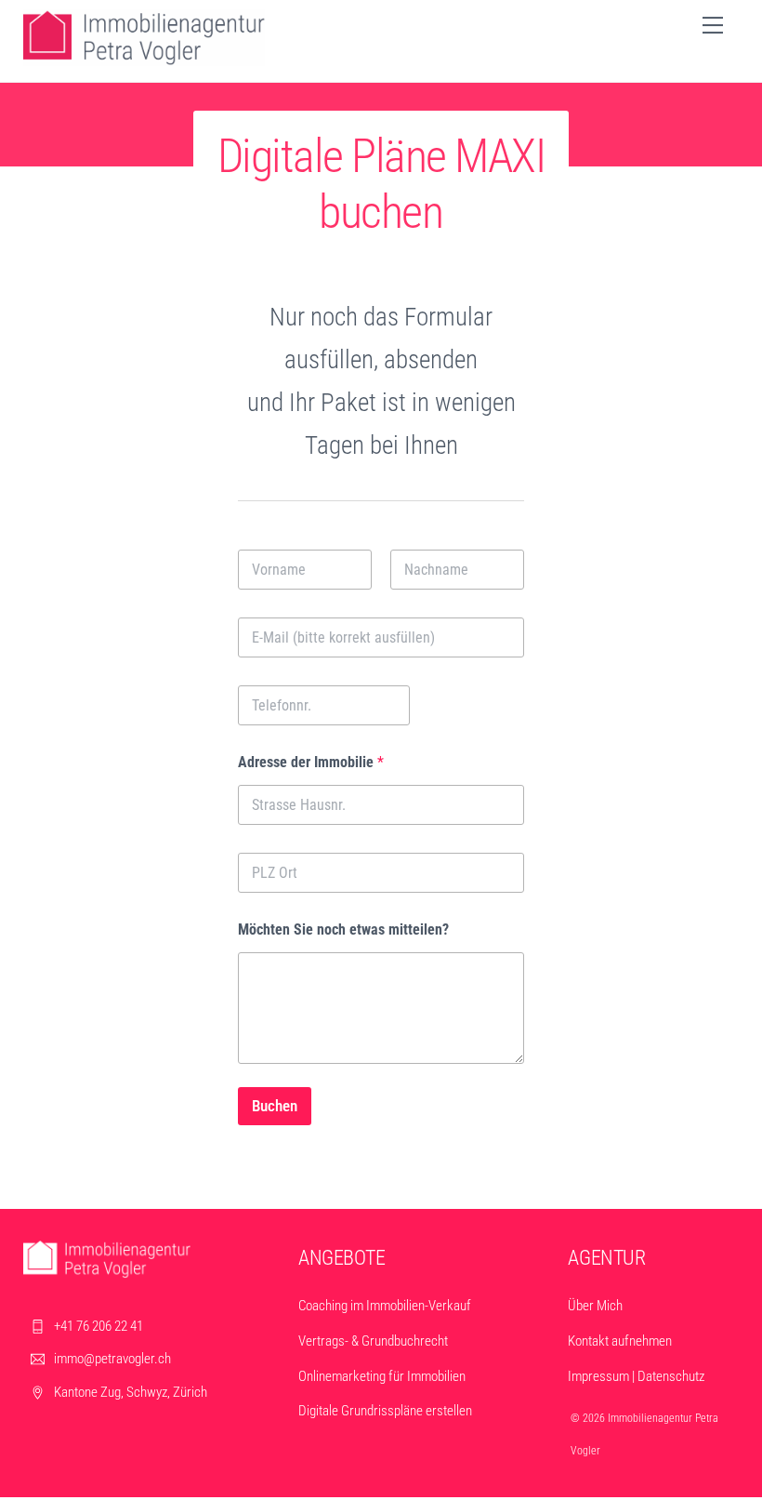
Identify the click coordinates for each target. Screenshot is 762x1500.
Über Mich (595, 1305)
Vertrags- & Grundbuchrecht (373, 1341)
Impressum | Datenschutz (636, 1376)
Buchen (274, 1105)
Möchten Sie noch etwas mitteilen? (343, 929)
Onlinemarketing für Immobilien (382, 1376)
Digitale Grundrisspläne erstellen (385, 1410)
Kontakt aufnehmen (620, 1341)
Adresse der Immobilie (311, 762)
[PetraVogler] (144, 59)
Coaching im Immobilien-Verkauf (384, 1305)
